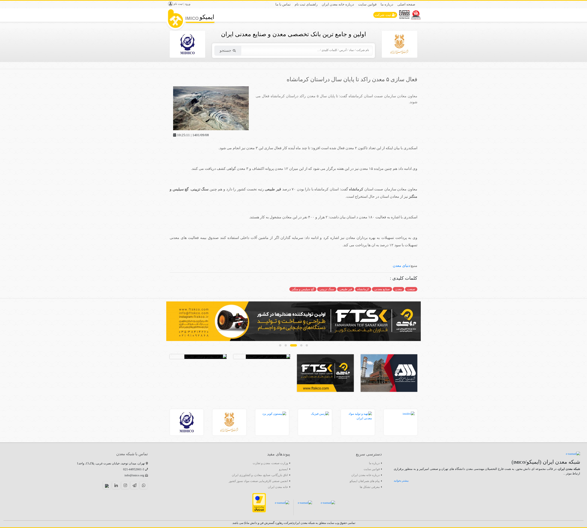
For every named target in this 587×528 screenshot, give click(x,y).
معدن (398, 289)
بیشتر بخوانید (401, 480)
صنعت (411, 289)
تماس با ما (283, 4)
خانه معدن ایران (278, 487)
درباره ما (387, 4)
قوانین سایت (367, 4)
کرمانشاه (363, 289)
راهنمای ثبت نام (306, 4)
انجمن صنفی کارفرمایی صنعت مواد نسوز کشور (258, 481)
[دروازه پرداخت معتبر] (259, 502)
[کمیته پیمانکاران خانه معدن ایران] (293, 321)
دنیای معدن (401, 266)
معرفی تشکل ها (370, 487)
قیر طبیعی (345, 289)
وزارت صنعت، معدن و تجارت (270, 463)
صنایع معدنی (382, 289)
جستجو (225, 50)
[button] (307, 345)
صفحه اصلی (406, 4)
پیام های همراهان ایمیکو (365, 481)
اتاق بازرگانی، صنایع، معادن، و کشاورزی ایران (260, 475)
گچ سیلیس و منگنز (303, 289)
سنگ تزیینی (326, 289)
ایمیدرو (283, 469)
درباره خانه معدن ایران (338, 4)
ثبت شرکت (383, 15)
